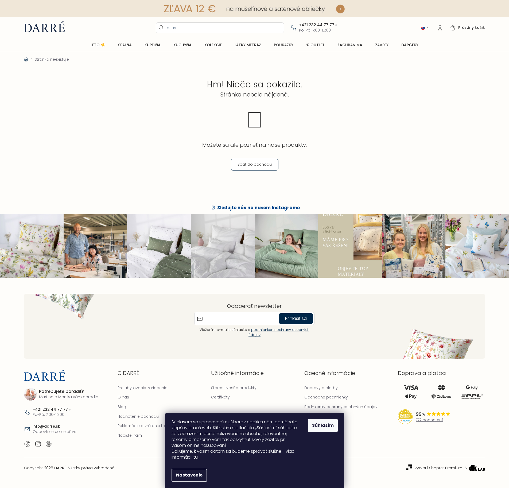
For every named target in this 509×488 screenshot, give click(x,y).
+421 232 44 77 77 (316, 25)
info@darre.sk (46, 426)
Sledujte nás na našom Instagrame (258, 207)
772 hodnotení (429, 420)
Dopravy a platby (321, 387)
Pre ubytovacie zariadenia (143, 387)
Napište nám (130, 435)
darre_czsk (38, 444)
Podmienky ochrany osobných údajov (341, 406)
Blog (122, 406)
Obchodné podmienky (326, 397)
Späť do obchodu (255, 164)
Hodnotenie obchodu (138, 416)
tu (195, 457)
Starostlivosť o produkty (234, 387)
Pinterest (48, 444)
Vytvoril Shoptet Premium (438, 468)
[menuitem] (98, 45)
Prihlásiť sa (296, 318)
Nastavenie (189, 475)
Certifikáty (220, 397)
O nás (123, 397)
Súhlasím (323, 425)
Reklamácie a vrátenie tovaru (146, 425)
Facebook (27, 444)
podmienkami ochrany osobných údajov (278, 332)
